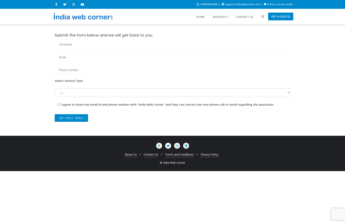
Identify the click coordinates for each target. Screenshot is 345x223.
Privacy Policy (209, 154)
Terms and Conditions (179, 154)
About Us (131, 154)
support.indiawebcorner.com (243, 4)
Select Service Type (69, 81)
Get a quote (280, 16)
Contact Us (151, 154)
